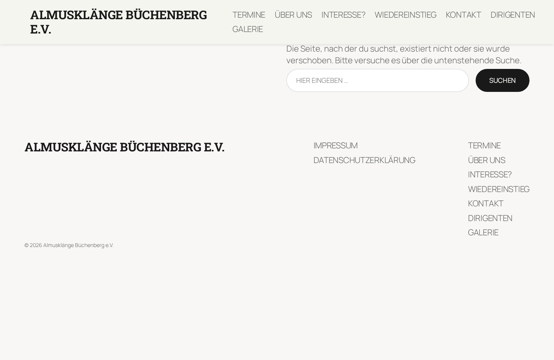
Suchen (502, 80)
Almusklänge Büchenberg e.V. (118, 21)
